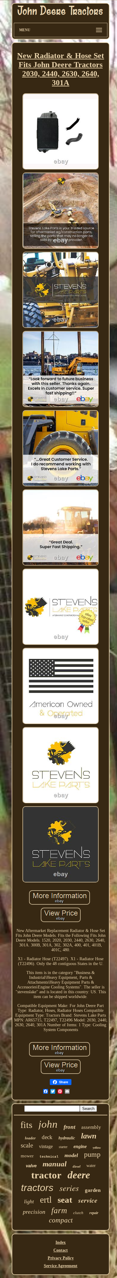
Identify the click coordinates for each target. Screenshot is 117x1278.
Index (61, 1242)
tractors (37, 1187)
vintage (46, 1146)
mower (27, 1155)
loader (30, 1138)
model (71, 1155)
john (48, 1124)
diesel (76, 1166)
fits (26, 1125)
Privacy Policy (61, 1258)
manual (55, 1164)
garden (92, 1190)
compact (61, 1220)
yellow (97, 1147)
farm (59, 1210)
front (69, 1127)
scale (27, 1145)
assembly (91, 1127)
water (91, 1165)
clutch (78, 1212)
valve (31, 1165)
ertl (46, 1199)
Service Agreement (60, 1266)
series (69, 1187)
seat (65, 1199)
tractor (46, 1175)
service (88, 1200)
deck (47, 1137)
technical (49, 1157)
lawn (88, 1136)
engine (80, 1146)
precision (34, 1211)
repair (93, 1213)
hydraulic (66, 1138)
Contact (60, 1250)
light (29, 1201)
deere (79, 1174)
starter (63, 1147)
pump (92, 1154)
